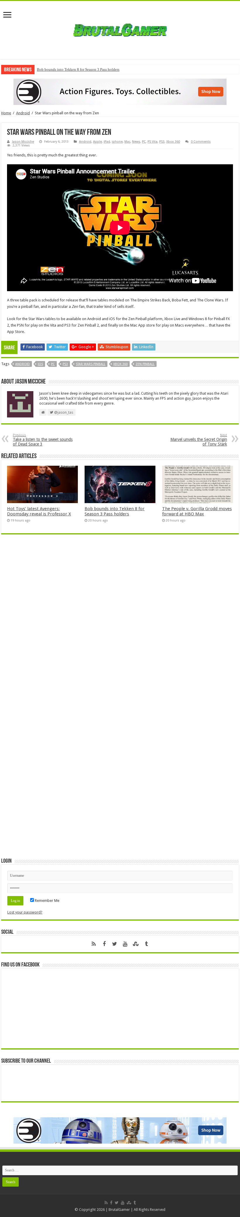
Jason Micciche (23, 142)
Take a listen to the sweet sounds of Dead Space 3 (43, 439)
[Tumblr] (146, 944)
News (136, 142)
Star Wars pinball (90, 364)
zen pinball (145, 364)
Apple (97, 142)
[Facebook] (104, 944)
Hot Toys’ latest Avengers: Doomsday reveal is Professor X (39, 511)
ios (40, 364)
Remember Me (46, 900)
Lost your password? (24, 912)
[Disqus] (120, 623)
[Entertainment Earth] (120, 91)
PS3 (161, 142)
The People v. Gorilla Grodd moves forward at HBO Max (197, 511)
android (22, 364)
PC (144, 142)
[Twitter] (114, 944)
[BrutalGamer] (120, 29)
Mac (127, 142)
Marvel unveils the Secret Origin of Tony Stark (198, 439)
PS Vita (152, 142)
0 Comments (201, 142)
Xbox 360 (173, 142)
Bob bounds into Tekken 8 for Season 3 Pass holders (78, 69)
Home (6, 113)
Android (23, 113)
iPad (107, 142)
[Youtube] (125, 944)
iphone (117, 142)
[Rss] (93, 944)
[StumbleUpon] (135, 944)
